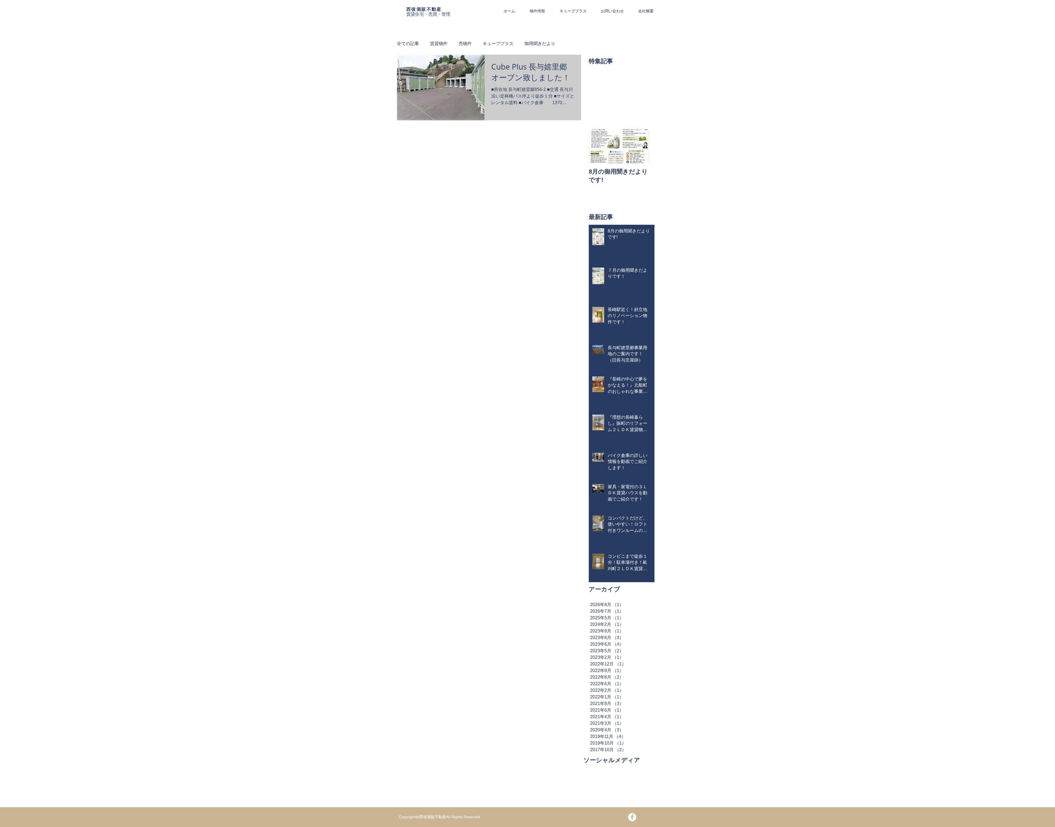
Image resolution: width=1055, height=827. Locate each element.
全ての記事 (408, 43)
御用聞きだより (539, 43)
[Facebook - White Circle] (632, 817)
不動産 (434, 9)
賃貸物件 (439, 43)
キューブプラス (498, 43)
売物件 (465, 43)
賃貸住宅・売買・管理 (428, 14)
